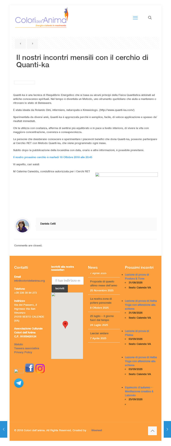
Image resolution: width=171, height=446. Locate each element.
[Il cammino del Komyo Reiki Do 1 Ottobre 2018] (3, 429)
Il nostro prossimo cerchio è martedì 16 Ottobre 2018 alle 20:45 (52, 157)
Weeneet (96, 430)
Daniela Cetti (48, 223)
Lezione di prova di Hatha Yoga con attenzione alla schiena (141, 304)
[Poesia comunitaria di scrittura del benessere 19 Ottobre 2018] (167, 429)
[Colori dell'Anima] (41, 17)
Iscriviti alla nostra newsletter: (62, 268)
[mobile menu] (135, 17)
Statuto (18, 344)
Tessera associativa (26, 348)
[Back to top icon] (152, 430)
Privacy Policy (23, 352)
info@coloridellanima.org (29, 280)
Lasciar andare (99, 328)
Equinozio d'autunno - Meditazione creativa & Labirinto (139, 391)
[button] (65, 327)
